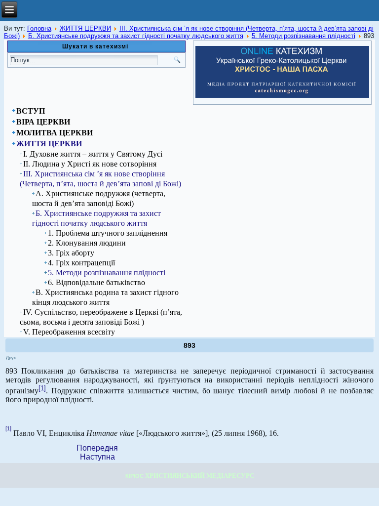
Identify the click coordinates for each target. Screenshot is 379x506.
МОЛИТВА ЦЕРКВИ (54, 132)
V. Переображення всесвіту (69, 332)
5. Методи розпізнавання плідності (303, 36)
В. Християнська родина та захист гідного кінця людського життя (105, 297)
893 (189, 345)
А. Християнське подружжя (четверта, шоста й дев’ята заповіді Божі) (98, 198)
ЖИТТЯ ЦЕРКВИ (85, 28)
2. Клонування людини (87, 243)
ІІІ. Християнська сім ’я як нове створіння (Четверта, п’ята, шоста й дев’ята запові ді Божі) (100, 178)
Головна (39, 28)
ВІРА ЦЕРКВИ (43, 122)
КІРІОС (134, 476)
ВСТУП (30, 111)
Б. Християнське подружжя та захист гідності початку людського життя (135, 36)
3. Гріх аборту (71, 253)
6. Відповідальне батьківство (96, 282)
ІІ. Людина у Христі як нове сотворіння (89, 164)
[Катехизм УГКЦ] (282, 95)
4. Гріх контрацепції (81, 262)
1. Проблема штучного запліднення (107, 233)
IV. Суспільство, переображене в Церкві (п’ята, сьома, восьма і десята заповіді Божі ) (101, 317)
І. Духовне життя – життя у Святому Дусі (92, 154)
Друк (11, 357)
